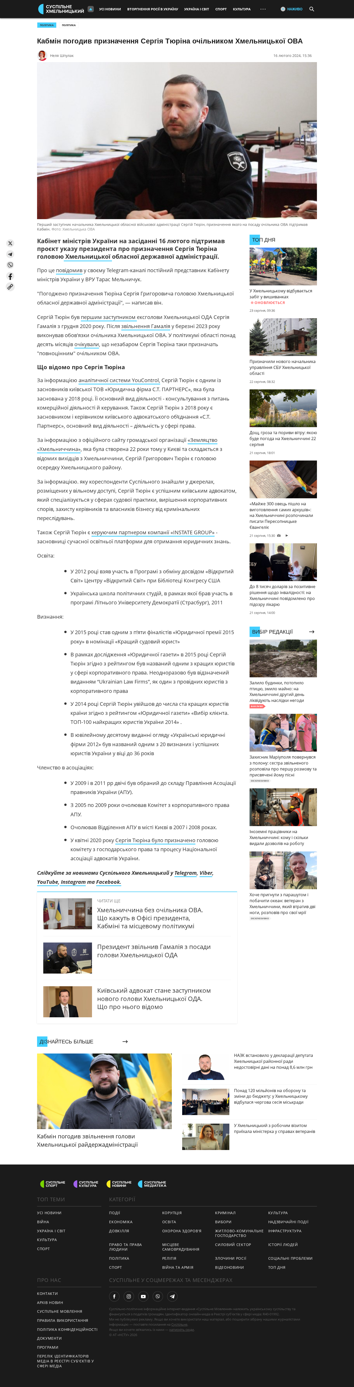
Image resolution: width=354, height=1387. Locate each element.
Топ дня (277, 1267)
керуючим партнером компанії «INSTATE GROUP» (153, 532)
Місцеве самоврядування (181, 1247)
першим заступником (109, 317)
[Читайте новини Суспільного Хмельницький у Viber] (158, 1296)
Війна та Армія (178, 1267)
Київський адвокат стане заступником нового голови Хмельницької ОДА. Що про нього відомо (154, 998)
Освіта (169, 1221)
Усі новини (110, 9)
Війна (43, 1221)
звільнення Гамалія (145, 326)
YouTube (47, 881)
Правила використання (62, 1320)
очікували (86, 344)
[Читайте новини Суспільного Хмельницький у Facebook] (114, 1296)
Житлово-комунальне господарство (239, 1233)
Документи (49, 1338)
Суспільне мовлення (59, 1311)
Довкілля (119, 1230)
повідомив (69, 270)
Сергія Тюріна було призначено (155, 840)
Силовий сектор (233, 1244)
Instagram (73, 881)
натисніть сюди (181, 1329)
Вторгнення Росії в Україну (152, 9)
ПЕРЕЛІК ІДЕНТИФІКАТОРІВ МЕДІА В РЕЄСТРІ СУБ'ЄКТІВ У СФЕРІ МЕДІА (65, 1361)
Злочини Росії (230, 1258)
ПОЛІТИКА (47, 25)
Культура (242, 9)
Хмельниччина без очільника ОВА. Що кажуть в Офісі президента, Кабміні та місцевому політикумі (150, 918)
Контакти (47, 1293)
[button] (10, 243)
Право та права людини (125, 1247)
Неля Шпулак (62, 55)
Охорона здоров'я (182, 1230)
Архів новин (50, 1302)
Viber (206, 872)
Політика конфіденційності (67, 1329)
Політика (69, 25)
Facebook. (108, 881)
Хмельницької (88, 256)
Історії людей (283, 1244)
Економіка (120, 1221)
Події (114, 1212)
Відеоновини (229, 1267)
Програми (48, 1347)
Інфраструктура (285, 1230)
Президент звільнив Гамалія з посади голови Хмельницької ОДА (154, 950)
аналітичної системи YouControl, (119, 380)
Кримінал (225, 1212)
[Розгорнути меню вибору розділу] (91, 9)
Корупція (172, 1212)
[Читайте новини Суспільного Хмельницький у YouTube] (143, 1296)
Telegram (185, 872)
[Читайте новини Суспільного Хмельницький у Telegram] (172, 1296)
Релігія (169, 1258)
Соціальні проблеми (290, 1258)
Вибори (223, 1221)
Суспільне (179, 1324)
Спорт (221, 9)
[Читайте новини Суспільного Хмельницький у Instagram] (129, 1296)
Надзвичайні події (288, 1221)
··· (263, 8)
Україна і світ (196, 9)
